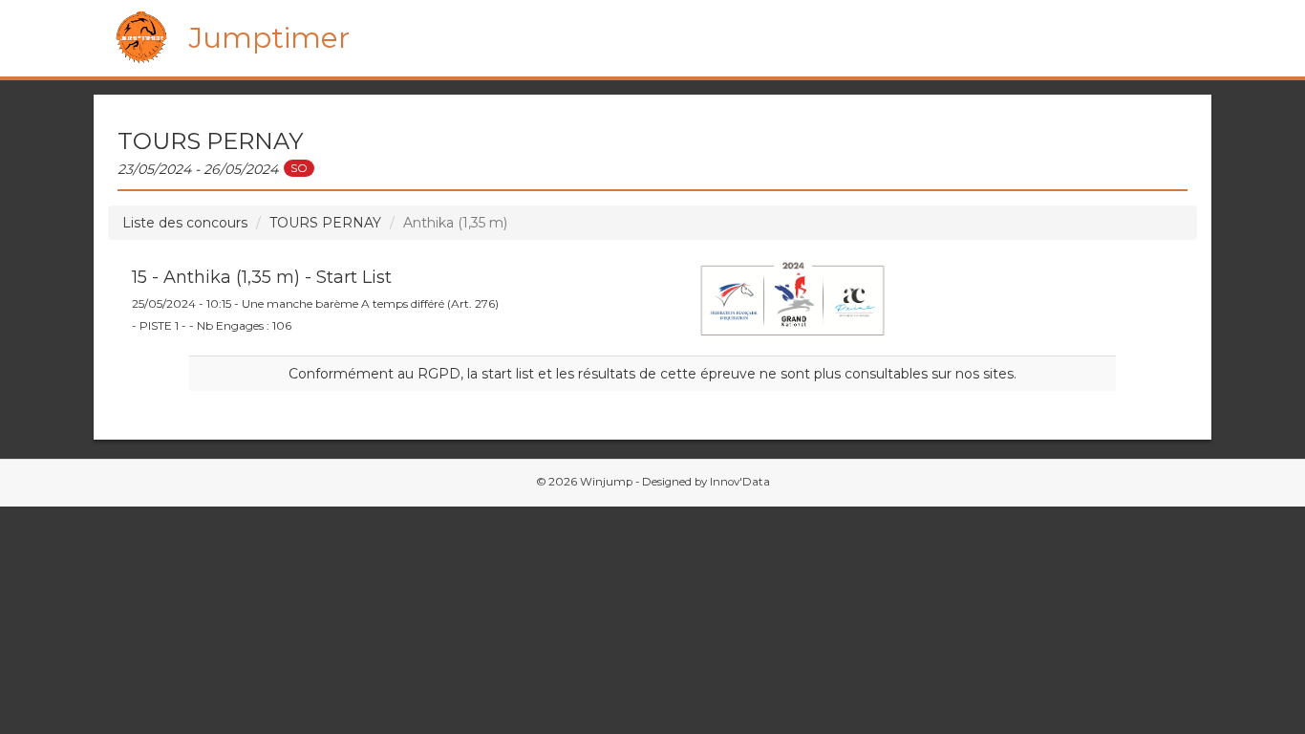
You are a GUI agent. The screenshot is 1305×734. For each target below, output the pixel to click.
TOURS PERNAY (325, 222)
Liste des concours (184, 222)
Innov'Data (740, 481)
